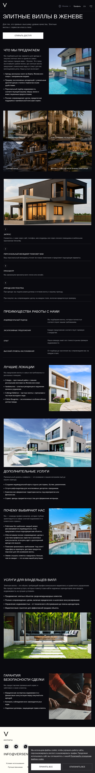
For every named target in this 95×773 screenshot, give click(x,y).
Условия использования (15, 763)
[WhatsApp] (25, 746)
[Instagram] (7, 746)
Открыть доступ (23, 36)
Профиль (77, 6)
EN (84, 6)
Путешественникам (15, 767)
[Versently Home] (6, 734)
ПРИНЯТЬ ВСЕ (46, 767)
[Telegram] (16, 746)
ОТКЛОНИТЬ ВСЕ (77, 767)
